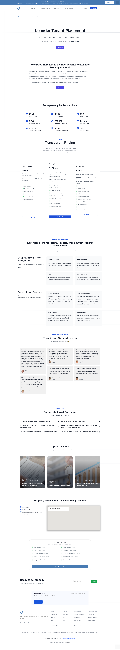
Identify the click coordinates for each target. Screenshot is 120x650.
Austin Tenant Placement (40, 547)
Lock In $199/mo (109, 2)
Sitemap (56, 638)
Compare (65, 623)
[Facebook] (20, 622)
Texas (35, 17)
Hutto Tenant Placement (69, 560)
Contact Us (91, 614)
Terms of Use (77, 625)
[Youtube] (28, 622)
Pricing (52, 620)
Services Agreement (79, 614)
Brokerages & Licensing (49, 638)
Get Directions (38, 602)
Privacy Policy (77, 617)
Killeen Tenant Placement (40, 550)
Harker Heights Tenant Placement (71, 556)
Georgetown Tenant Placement (41, 560)
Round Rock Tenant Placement (41, 553)
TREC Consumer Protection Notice (68, 638)
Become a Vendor (55, 625)
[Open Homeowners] (36, 8)
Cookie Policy (77, 620)
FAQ (64, 617)
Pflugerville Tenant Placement (70, 550)
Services (53, 617)
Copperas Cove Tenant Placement (71, 553)
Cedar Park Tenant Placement (41, 556)
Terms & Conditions (79, 623)
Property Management (26, 17)
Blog (64, 620)
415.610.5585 (91, 620)
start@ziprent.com (92, 617)
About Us (65, 614)
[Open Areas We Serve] (73, 8)
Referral (53, 623)
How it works (54, 614)
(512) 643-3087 (37, 598)
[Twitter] (24, 622)
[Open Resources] (60, 8)
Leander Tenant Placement (69, 547)
